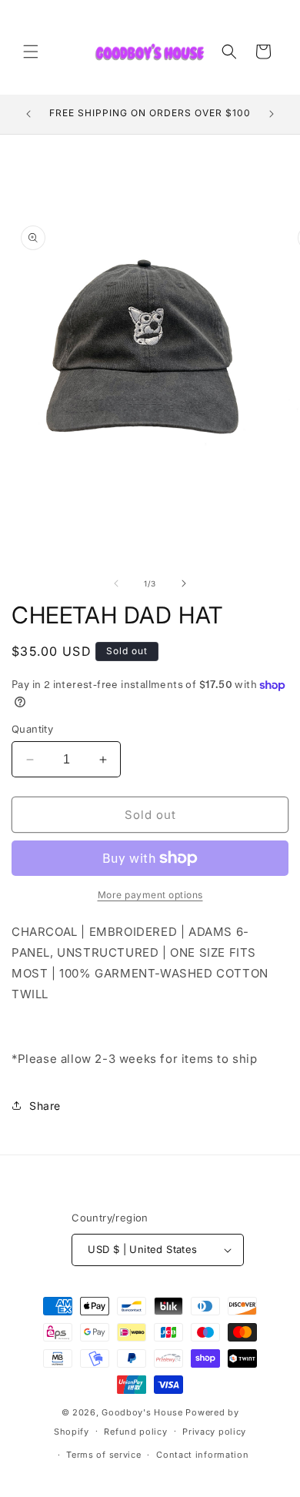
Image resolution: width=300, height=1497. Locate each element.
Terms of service (103, 1454)
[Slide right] (184, 583)
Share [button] (45, 1105)
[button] (31, 52)
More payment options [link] (150, 895)
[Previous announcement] (28, 114)
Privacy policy (214, 1431)
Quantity (32, 729)
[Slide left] (116, 583)
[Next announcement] (271, 114)
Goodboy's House (142, 1412)
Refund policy (135, 1431)
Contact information (202, 1454)
